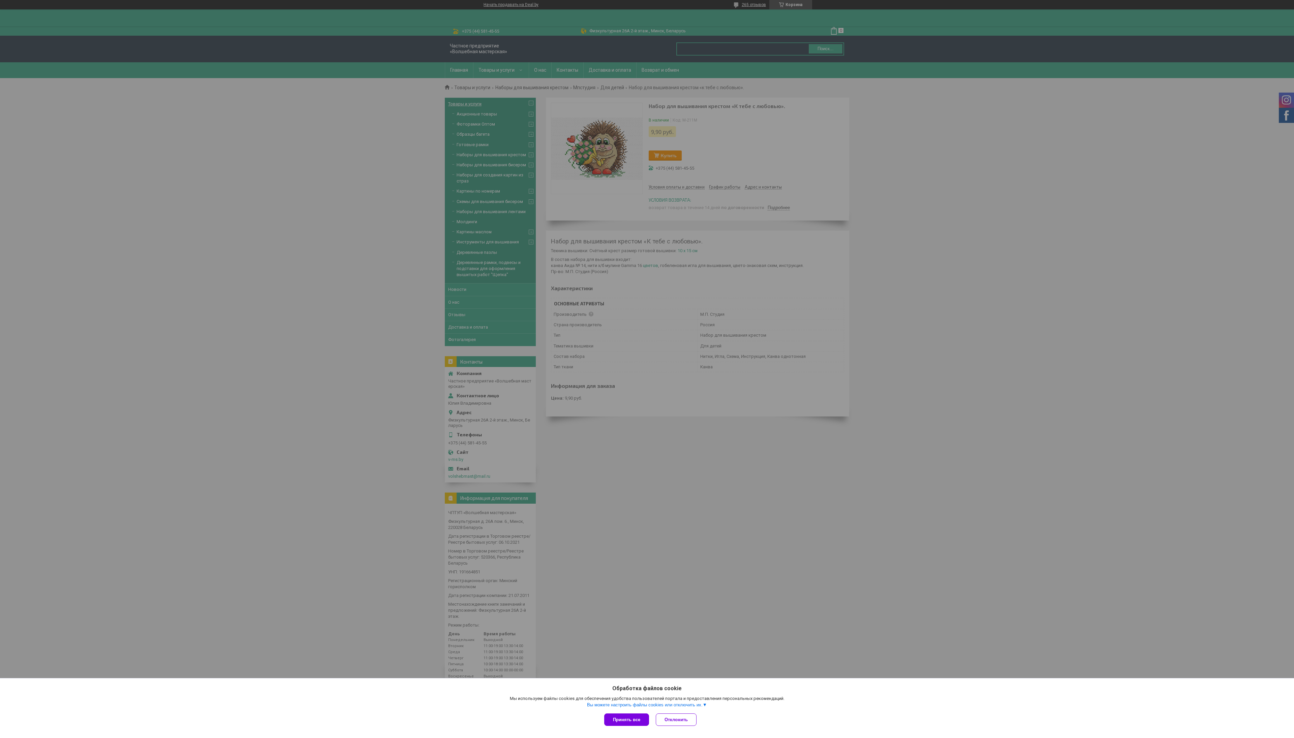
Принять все (626, 719)
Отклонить (676, 719)
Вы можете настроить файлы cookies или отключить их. (645, 704)
